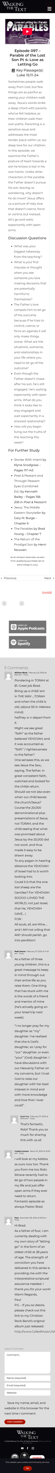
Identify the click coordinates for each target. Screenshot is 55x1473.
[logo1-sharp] (28, 1432)
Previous (10, 578)
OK (27, 1468)
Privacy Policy (45, 1441)
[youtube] (22, 1448)
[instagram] (33, 1448)
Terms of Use (27, 1443)
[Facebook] (4, 603)
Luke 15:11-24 (28, 75)
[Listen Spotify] (27, 637)
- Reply (25, 675)
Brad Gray (24, 1116)
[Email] (21, 603)
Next (47, 578)
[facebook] (27, 1448)
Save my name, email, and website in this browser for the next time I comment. (26, 1408)
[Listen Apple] (27, 622)
